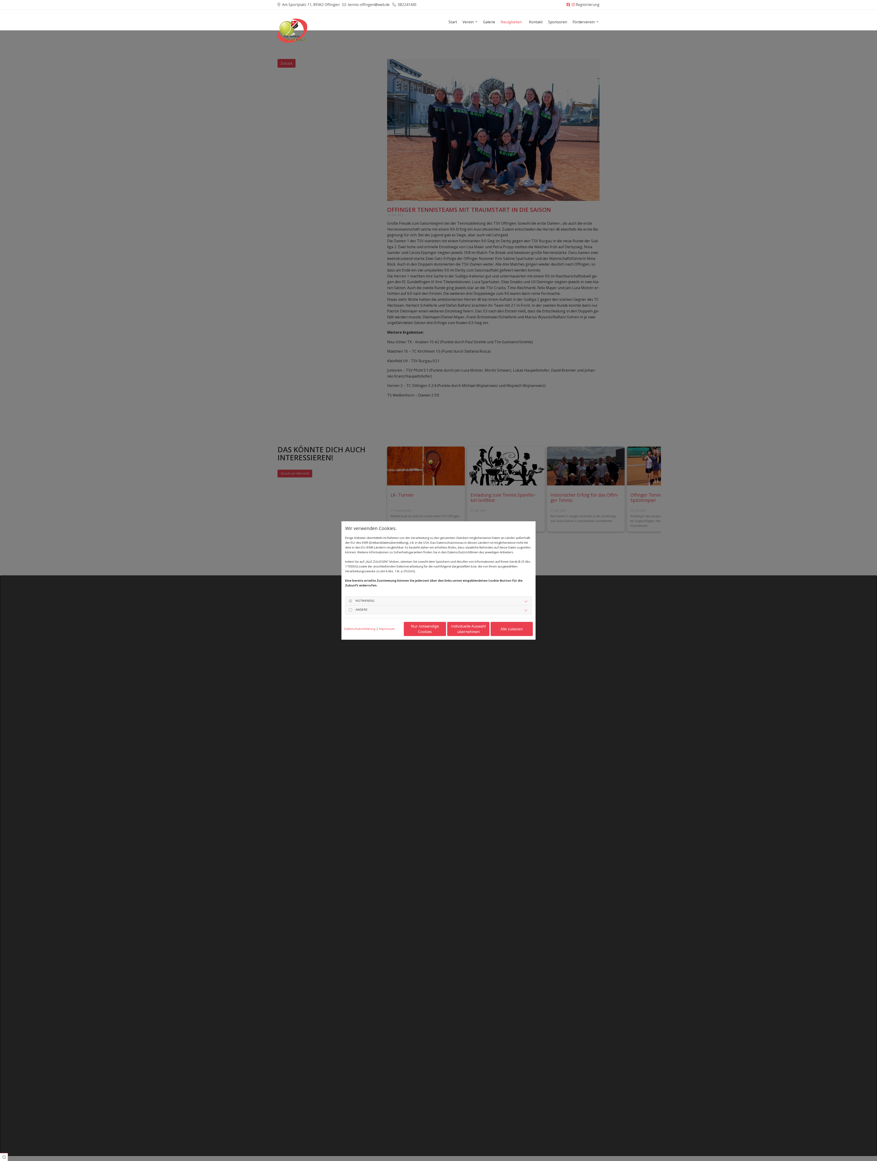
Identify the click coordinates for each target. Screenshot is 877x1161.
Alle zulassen (512, 628)
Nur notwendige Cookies (425, 629)
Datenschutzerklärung (359, 629)
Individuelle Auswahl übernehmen (468, 629)
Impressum (387, 629)
